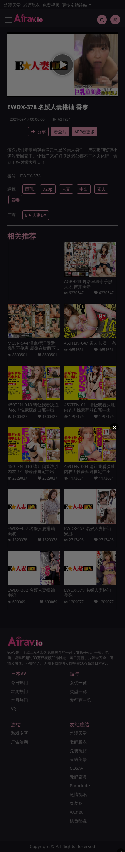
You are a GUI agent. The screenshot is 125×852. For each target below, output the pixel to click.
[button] (114, 427)
